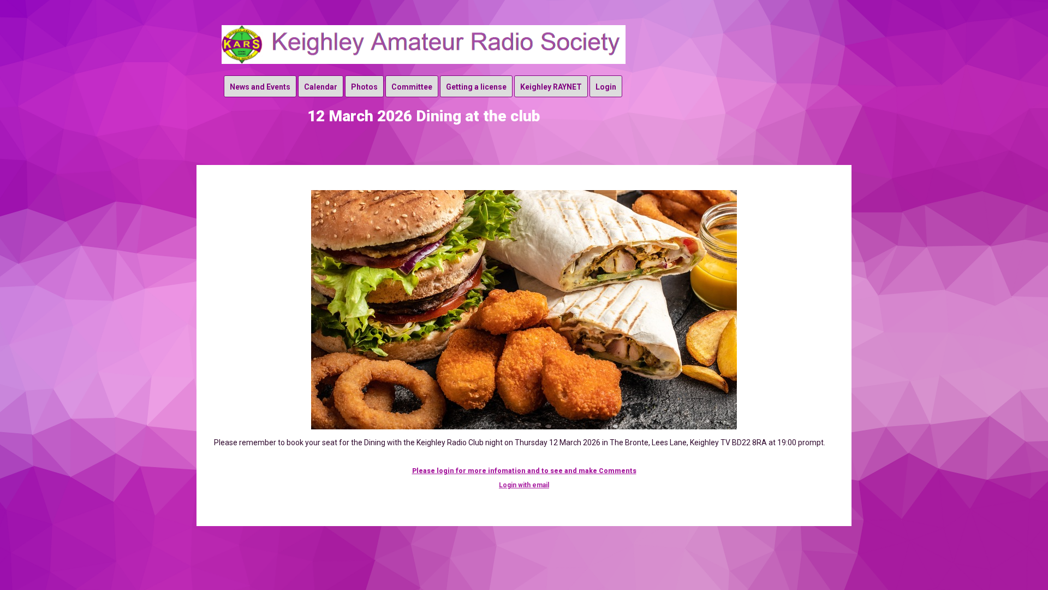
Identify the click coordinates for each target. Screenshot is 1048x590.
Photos (364, 86)
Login (606, 86)
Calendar (320, 86)
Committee (411, 86)
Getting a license (476, 86)
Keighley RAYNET (551, 86)
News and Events (260, 86)
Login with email (524, 485)
